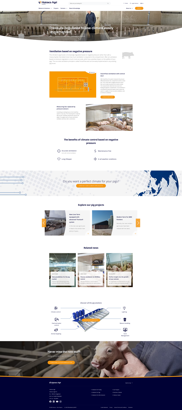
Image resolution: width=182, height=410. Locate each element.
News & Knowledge (74, 8)
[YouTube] (57, 402)
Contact (139, 8)
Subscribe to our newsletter (61, 362)
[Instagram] (60, 402)
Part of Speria (59, 407)
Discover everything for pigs (91, 320)
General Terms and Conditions (120, 407)
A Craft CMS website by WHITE (70, 407)
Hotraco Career (117, 395)
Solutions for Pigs (96, 392)
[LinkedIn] (54, 402)
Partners (63, 8)
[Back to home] (55, 383)
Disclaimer (130, 407)
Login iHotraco (135, 3)
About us (128, 8)
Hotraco (54, 407)
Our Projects (116, 389)
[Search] (108, 3)
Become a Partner (117, 392)
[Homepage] (48, 3)
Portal (126, 3)
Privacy (111, 407)
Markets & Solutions (44, 8)
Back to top (128, 383)
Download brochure (108, 97)
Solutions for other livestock (98, 395)
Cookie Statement (104, 407)
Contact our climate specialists (91, 186)
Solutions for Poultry (97, 389)
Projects (56, 8)
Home (51, 36)
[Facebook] (50, 402)
